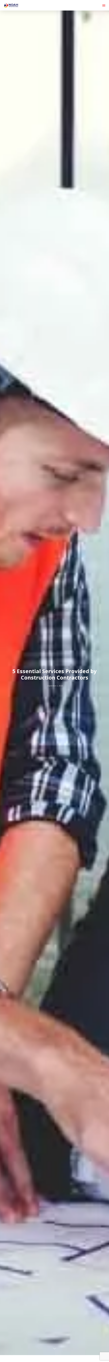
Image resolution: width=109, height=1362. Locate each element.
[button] (103, 5)
